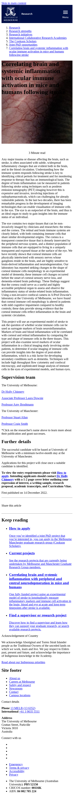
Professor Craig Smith (15, 423)
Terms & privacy (19, 767)
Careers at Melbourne (22, 681)
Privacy (13, 774)
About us (14, 678)
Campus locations (19, 695)
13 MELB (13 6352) (22, 708)
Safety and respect (20, 685)
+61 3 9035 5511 (29, 711)
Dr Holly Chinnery (13, 391)
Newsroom (15, 688)
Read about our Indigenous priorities (23, 662)
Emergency (16, 764)
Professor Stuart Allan (15, 417)
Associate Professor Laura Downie (22, 398)
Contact (13, 691)
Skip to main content (14, 3)
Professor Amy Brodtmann (18, 404)
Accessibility (16, 771)
